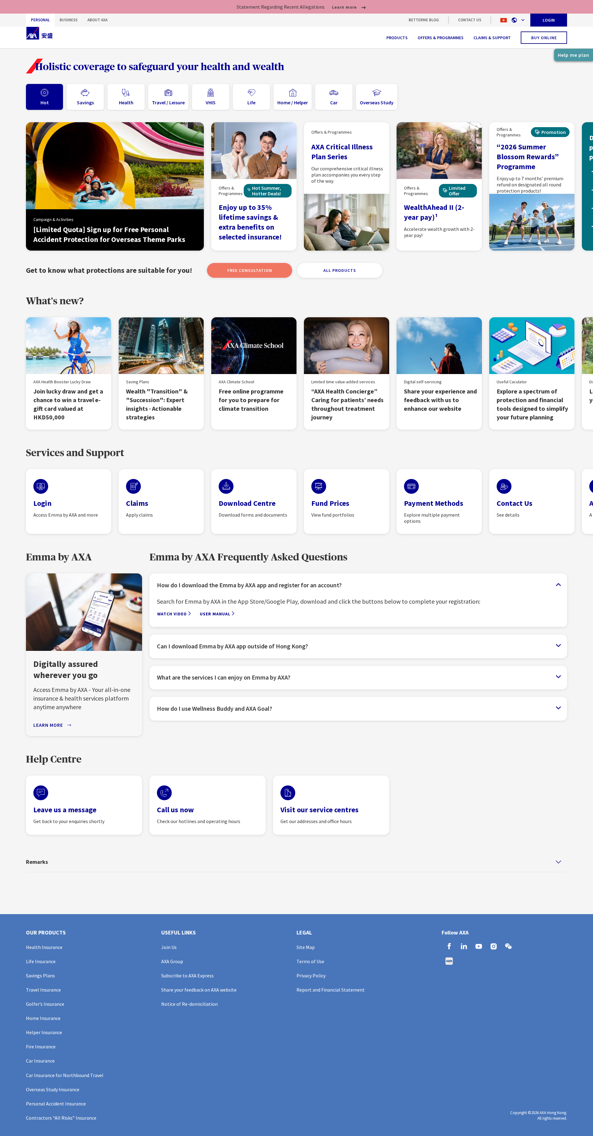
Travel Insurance (43, 990)
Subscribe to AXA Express (187, 975)
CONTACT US (469, 20)
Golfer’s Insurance (45, 1004)
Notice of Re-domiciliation (189, 1004)
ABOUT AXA (97, 20)
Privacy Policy (311, 975)
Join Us (169, 947)
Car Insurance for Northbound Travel (64, 1075)
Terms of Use (310, 961)
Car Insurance (40, 1061)
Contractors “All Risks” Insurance (61, 1118)
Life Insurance (41, 961)
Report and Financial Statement (330, 990)
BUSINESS (69, 20)
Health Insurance (44, 947)
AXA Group (172, 961)
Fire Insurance (41, 1046)
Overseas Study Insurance (52, 1089)
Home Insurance (43, 1018)
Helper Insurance (44, 1032)
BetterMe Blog (424, 20)
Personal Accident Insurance (56, 1104)
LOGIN (549, 20)
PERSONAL (40, 20)
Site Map (305, 947)
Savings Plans (40, 975)
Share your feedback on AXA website (199, 990)
